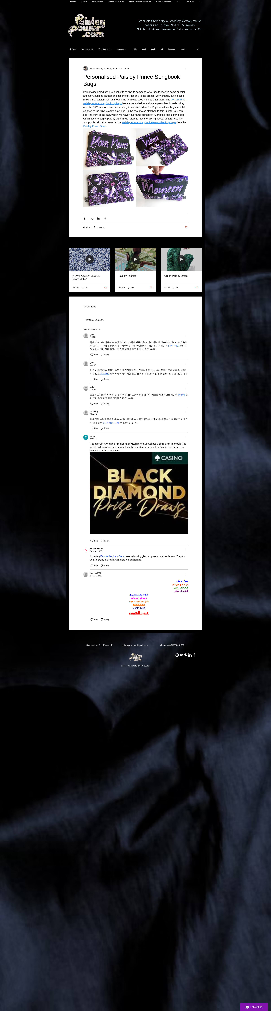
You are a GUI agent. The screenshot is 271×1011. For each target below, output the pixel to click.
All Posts (72, 49)
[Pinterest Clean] (185, 655)
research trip (121, 49)
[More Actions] (186, 335)
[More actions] (186, 68)
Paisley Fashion (127, 275)
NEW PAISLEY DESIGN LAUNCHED (86, 277)
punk (153, 49)
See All (199, 243)
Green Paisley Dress (176, 275)
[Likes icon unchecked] (92, 354)
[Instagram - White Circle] (177, 655)
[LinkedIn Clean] (190, 655)
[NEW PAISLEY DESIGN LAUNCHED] (89, 259)
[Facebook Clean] (194, 655)
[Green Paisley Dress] (181, 259)
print (144, 49)
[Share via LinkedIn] (98, 218)
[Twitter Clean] (181, 655)
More (183, 49)
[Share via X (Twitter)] (91, 218)
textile (134, 49)
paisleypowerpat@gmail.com (135, 645)
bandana (171, 49)
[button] (198, 49)
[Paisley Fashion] (135, 259)
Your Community (105, 49)
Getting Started (87, 49)
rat (162, 49)
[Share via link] (105, 218)
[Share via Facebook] (84, 218)
